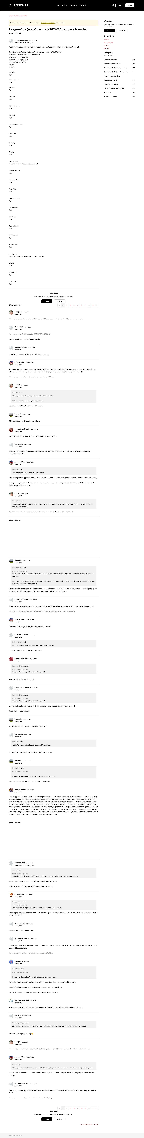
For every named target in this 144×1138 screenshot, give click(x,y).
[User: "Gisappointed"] (11, 863)
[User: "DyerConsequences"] (11, 41)
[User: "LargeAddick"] (11, 895)
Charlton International (119, 64)
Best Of (106, 48)
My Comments (108, 42)
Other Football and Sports (119, 88)
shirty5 (17, 312)
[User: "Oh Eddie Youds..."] (11, 348)
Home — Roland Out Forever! (89, 1124)
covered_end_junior (22, 429)
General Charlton (119, 60)
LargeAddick (19, 894)
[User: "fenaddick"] (11, 415)
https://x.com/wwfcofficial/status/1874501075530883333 (29, 334)
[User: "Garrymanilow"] (11, 790)
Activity (106, 39)
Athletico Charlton (22, 658)
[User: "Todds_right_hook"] (11, 688)
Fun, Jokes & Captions (119, 76)
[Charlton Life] (20, 5)
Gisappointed (20, 863)
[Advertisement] (72, 538)
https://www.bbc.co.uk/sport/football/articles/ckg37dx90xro (31, 953)
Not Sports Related (119, 84)
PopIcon (18, 961)
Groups (106, 45)
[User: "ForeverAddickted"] (11, 600)
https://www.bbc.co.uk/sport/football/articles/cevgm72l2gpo (31, 377)
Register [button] (59, 301)
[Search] (113, 5)
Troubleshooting (119, 96)
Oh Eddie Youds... (21, 347)
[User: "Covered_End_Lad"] (11, 1001)
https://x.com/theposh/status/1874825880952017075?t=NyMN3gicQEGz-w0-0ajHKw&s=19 (42, 611)
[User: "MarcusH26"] (11, 328)
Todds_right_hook (22, 687)
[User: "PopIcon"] (11, 962)
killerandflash (20, 362)
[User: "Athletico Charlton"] (11, 659)
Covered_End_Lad (22, 1000)
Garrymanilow (20, 789)
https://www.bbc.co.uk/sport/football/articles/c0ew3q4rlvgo (31, 1098)
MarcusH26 (19, 327)
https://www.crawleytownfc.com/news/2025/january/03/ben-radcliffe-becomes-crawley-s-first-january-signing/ (49, 1049)
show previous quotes (20, 571)
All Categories (108, 56)
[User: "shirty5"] (11, 312)
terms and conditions (48, 23)
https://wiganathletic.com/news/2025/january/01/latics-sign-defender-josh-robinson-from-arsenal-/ (46, 319)
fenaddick (18, 414)
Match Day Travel (119, 80)
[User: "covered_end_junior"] (11, 430)
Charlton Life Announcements (119, 68)
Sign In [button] (47, 301)
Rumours (119, 92)
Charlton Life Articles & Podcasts (119, 72)
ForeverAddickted (21, 599)
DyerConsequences (22, 40)
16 (92, 305)
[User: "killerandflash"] (11, 363)
